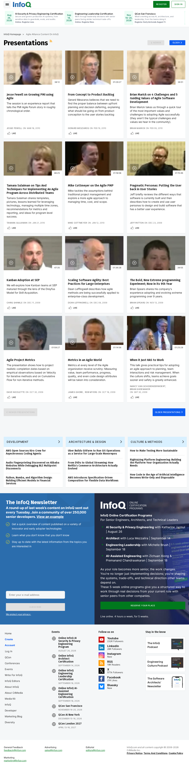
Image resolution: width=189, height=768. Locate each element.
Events (9, 669)
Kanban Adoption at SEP (23, 280)
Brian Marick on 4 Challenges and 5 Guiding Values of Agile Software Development (154, 98)
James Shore (75, 392)
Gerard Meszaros (78, 128)
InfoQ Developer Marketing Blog (13, 710)
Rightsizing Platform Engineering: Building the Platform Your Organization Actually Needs (155, 462)
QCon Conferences (12, 660)
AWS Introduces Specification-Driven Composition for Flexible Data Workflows (93, 479)
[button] (35, 607)
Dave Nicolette (16, 392)
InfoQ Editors (12, 680)
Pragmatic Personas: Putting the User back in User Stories (155, 187)
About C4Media (14, 692)
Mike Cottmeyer (77, 223)
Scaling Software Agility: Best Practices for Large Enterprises (89, 282)
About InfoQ (12, 686)
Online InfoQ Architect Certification (66, 658)
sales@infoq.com (53, 750)
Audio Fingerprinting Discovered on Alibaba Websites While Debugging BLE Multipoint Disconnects (32, 465)
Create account (10, 642)
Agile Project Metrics (21, 360)
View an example (50, 517)
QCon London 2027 (70, 723)
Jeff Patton (137, 223)
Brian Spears (137, 302)
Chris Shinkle (15, 302)
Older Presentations (168, 412)
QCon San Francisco (70, 706)
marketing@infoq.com (15, 760)
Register (161, 4)
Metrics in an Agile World (85, 360)
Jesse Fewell (14, 128)
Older (176, 42)
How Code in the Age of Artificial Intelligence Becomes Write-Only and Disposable (157, 476)
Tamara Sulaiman (17, 223)
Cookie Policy (176, 753)
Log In (9, 651)
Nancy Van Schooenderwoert (148, 386)
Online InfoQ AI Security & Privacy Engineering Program (69, 642)
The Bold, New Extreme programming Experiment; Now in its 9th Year (155, 282)
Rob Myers (91, 392)
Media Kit (10, 698)
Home (8, 633)
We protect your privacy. (18, 614)
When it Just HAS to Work (147, 360)
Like (14, 133)
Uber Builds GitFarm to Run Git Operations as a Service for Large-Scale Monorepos (94, 452)
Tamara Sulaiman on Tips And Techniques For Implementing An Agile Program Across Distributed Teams (32, 189)
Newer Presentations (22, 412)
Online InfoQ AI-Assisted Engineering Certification (68, 693)
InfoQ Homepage (12, 34)
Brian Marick (137, 128)
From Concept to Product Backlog (91, 94)
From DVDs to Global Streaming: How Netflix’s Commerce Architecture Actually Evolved (93, 465)
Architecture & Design (87, 442)
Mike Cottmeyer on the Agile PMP (91, 185)
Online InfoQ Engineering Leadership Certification (66, 675)
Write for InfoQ (13, 675)
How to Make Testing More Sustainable (153, 450)
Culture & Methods (146, 442)
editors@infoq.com (95, 750)
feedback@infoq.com (15, 750)
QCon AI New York (69, 714)
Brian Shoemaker (140, 389)
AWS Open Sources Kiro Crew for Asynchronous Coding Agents (26, 452)
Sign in (178, 4)
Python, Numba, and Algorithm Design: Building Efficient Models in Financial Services (29, 480)
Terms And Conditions (156, 753)
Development (18, 442)
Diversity (10, 722)
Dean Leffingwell (78, 302)
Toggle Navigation (7, 4)
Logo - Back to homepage (22, 4)
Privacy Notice (134, 753)
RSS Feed (51, 43)
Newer (157, 42)
